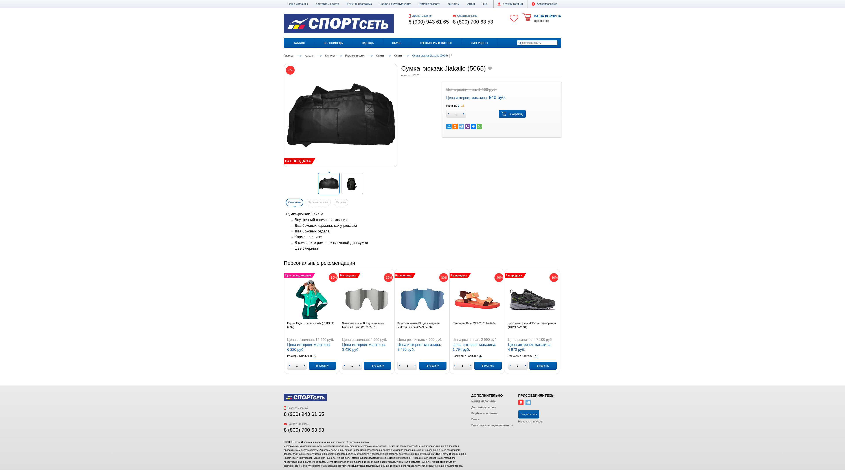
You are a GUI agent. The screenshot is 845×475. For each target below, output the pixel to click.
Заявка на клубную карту (395, 3)
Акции (471, 3)
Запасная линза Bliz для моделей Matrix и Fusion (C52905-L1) (363, 325)
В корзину (516, 114)
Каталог (299, 43)
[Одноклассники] (455, 126)
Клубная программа (359, 3)
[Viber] (467, 126)
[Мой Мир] (449, 126)
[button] (484, 4)
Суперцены (479, 43)
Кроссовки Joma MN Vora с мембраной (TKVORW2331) (532, 325)
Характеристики (318, 202)
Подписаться (528, 414)
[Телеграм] (528, 404)
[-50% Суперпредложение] (311, 299)
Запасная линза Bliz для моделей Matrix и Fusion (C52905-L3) (418, 325)
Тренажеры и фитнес (436, 43)
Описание (294, 202)
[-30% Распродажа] (366, 299)
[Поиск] (520, 43)
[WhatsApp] (479, 126)
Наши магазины (298, 3)
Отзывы (341, 202)
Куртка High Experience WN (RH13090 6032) (310, 325)
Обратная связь (467, 15)
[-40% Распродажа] (477, 299)
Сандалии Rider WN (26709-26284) (474, 323)
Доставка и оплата (327, 3)
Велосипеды (334, 43)
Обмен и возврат (429, 3)
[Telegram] (461, 126)
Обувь (397, 43)
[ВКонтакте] (473, 126)
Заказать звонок (422, 15)
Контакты (453, 3)
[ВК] (521, 404)
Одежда (368, 43)
